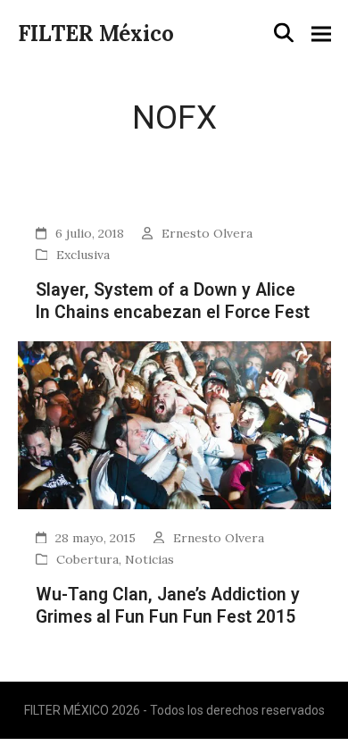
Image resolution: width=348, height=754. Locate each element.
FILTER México (96, 33)
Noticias (149, 559)
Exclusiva (83, 255)
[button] (284, 33)
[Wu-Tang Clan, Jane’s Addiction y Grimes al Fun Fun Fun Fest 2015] (174, 423)
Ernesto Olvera (207, 233)
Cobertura (87, 559)
